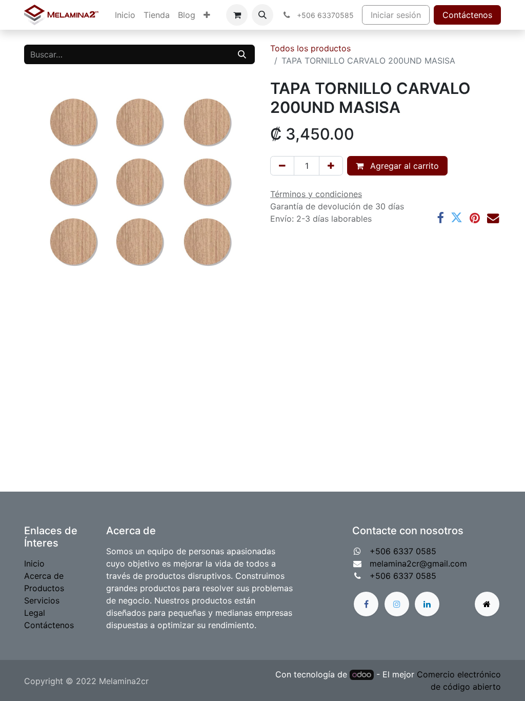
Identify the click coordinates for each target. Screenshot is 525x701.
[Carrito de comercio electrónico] (237, 15)
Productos (44, 588)
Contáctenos (467, 15)
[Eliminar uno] (282, 166)
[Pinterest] (475, 218)
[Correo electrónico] (493, 218)
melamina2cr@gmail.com (418, 563)
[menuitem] (125, 15)
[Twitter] (456, 218)
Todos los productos (310, 48)
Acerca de (44, 576)
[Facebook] (440, 218)
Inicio (34, 563)
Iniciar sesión (396, 15)
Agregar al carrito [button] (403, 166)
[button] (262, 15)
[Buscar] (242, 54)
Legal (34, 613)
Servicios (41, 600)
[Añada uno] (331, 166)
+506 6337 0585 (403, 551)
